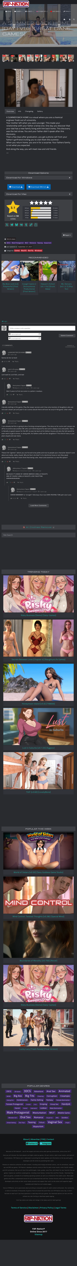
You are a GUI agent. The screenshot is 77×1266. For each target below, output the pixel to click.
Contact (50, 1139)
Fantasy (49, 1100)
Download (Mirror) (38, 187)
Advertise (35, 1139)
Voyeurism (47, 243)
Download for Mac (16, 194)
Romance (33, 243)
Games (17, 250)
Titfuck (41, 1122)
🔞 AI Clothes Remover (38, 527)
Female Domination (63, 1100)
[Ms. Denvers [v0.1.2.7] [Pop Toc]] (66, 271)
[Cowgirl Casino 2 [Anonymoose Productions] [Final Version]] (29, 271)
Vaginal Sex (55, 1122)
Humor (25, 1108)
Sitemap (39, 1234)
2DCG (8, 1091)
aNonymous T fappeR (30, 492)
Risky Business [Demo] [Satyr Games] (38, 615)
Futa (35, 1104)
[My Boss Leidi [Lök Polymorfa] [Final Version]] (11, 271)
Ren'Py (30, 250)
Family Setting (37, 1100)
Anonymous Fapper (26, 471)
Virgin (67, 1123)
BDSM (8, 1096)
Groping (43, 1104)
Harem (17, 1108)
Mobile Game (64, 1112)
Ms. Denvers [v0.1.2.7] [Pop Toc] (66, 286)
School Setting (11, 1123)
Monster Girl (13, 1118)
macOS (24, 250)
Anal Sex (51, 1091)
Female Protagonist (14, 1104)
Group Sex (54, 1104)
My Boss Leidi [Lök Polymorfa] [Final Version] (11, 286)
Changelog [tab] (29, 111)
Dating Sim (10, 1100)
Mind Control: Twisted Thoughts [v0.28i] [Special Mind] (38, 916)
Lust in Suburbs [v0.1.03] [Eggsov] (38, 747)
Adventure (38, 1091)
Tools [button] (67, 11)
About (26, 1139)
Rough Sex (50, 1118)
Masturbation (39, 1112)
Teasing (40, 243)
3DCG (8, 243)
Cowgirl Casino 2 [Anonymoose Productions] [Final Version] (29, 288)
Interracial (34, 1108)
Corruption (52, 1096)
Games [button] (18, 11)
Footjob (28, 1104)
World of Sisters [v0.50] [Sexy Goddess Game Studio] (38, 872)
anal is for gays (25, 388)
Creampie (65, 1096)
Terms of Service (19, 1207)
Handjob (66, 1104)
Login (5, 321)
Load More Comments (38, 505)
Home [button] (9, 11)
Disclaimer (33, 1207)
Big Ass (18, 1096)
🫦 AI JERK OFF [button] (41, 11)
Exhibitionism (22, 1100)
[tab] (38, 177)
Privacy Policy (46, 1207)
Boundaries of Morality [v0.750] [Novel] (38, 960)
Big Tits (29, 1096)
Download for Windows (19, 177)
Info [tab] (19, 111)
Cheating (41, 1096)
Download (16, 187)
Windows (38, 250)
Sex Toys (22, 1123)
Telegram (46, 1143)
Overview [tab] (10, 111)
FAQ (43, 1139)
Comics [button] (29, 11)
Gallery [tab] (40, 111)
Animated (64, 1091)
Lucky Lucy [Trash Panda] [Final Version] (38, 1049)
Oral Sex (25, 1117)
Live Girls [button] (56, 11)
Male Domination (56, 1108)
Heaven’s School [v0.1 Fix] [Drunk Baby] (48, 286)
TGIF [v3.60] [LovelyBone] (38, 792)
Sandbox (65, 1117)
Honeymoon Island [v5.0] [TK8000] (38, 703)
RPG (57, 1118)
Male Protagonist (18, 243)
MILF (26, 243)
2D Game (17, 1092)
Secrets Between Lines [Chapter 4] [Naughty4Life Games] (38, 659)
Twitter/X (32, 1143)
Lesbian (43, 1108)
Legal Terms (60, 1207)
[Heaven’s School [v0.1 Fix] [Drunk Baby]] (48, 271)
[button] (74, 20)
